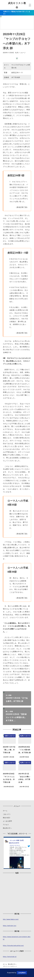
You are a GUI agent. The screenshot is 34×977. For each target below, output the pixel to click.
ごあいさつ (6, 814)
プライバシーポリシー (10, 966)
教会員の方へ (7, 828)
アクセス (6, 824)
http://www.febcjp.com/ (11, 919)
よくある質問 (7, 821)
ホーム (5, 811)
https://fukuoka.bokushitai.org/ (13, 945)
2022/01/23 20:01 (15, 845)
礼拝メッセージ (20, 52)
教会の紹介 (6, 818)
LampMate (22, 973)
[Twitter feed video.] (17, 864)
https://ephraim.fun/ (9, 925)
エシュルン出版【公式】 (17, 840)
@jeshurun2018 (14, 843)
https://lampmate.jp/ (10, 956)
